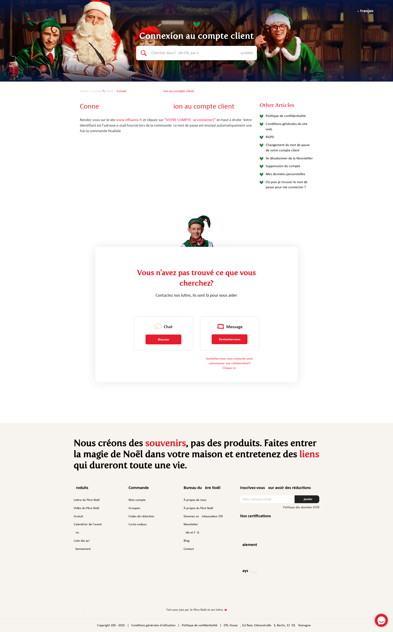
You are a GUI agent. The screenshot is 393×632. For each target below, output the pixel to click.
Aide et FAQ (191, 532)
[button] (248, 571)
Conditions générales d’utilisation (153, 625)
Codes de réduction (141, 516)
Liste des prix (82, 540)
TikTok (219, 597)
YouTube (208, 597)
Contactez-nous (229, 339)
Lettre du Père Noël (87, 500)
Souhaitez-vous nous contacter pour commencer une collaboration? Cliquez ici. (229, 363)
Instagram (183, 596)
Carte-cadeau (138, 524)
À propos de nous (195, 500)
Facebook (174, 597)
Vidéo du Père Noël (86, 508)
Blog (187, 540)
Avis (76, 532)
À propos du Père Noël (198, 508)
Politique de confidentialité (199, 625)
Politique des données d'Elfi (301, 507)
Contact (189, 549)
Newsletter (191, 524)
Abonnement (82, 549)
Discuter (163, 339)
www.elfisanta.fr (129, 120)
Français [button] (367, 11)
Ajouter (307, 499)
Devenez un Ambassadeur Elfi (203, 516)
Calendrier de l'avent (88, 524)
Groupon (134, 508)
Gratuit (78, 516)
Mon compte (137, 500)
